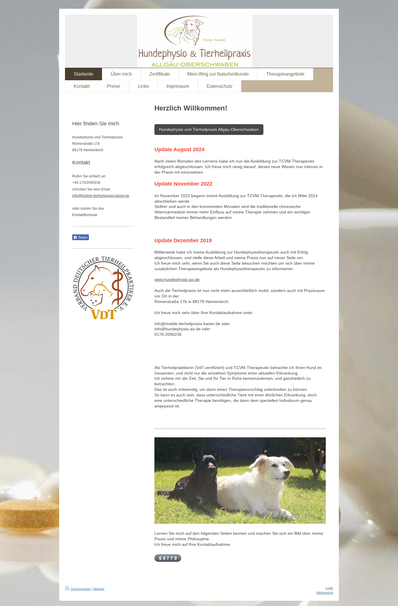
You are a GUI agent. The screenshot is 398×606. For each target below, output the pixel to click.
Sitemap (98, 589)
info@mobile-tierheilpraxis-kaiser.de (100, 196)
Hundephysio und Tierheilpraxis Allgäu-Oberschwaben (209, 129)
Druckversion (80, 589)
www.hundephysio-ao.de (177, 279)
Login (329, 588)
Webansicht (324, 592)
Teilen (82, 238)
